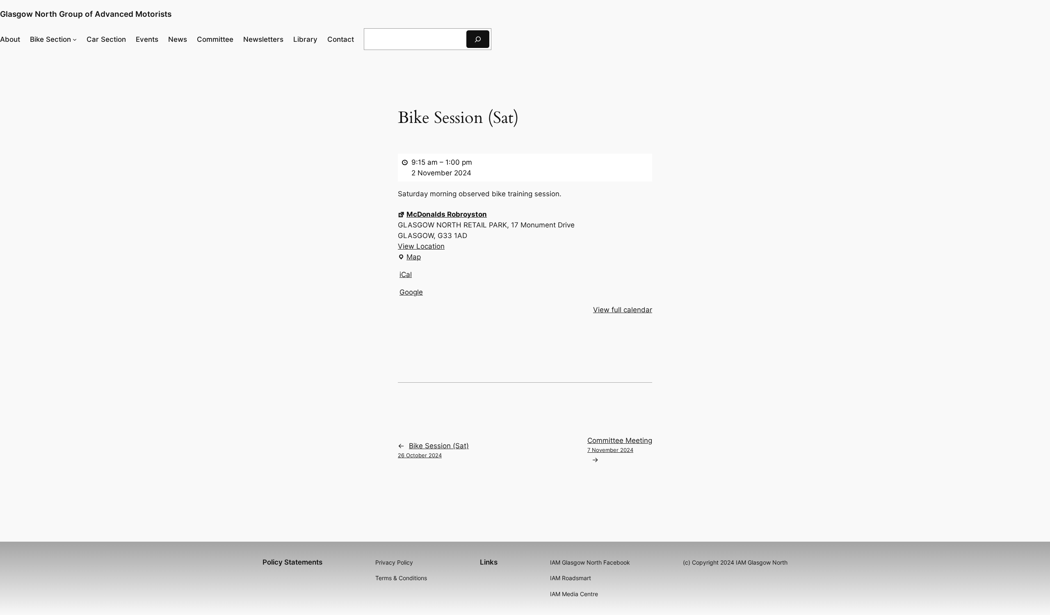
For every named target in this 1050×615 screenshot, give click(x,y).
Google (411, 292)
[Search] (477, 39)
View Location (421, 246)
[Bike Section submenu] (75, 39)
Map (409, 257)
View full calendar (622, 310)
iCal (405, 274)
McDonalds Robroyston (446, 214)
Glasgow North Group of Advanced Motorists (85, 14)
